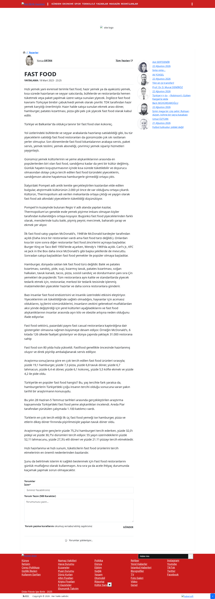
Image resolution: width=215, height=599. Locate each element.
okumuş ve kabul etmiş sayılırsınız (58, 526)
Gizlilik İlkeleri (29, 571)
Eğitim (98, 567)
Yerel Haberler (139, 564)
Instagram (173, 560)
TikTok (171, 567)
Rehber (135, 560)
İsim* (27, 484)
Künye (25, 560)
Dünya (98, 564)
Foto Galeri (137, 578)
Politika (98, 560)
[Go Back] (212, 596)
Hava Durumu (66, 564)
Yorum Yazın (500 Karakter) (40, 496)
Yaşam (98, 574)
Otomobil (99, 578)
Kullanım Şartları (31, 574)
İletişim (26, 564)
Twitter (171, 571)
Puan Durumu (66, 571)
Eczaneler (63, 567)
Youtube (172, 564)
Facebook (173, 574)
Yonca (44, 60)
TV (132, 574)
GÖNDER (128, 527)
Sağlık (98, 571)
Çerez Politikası (30, 567)
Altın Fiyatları (65, 578)
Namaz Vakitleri (67, 560)
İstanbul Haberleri (141, 567)
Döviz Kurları (65, 574)
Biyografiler (137, 571)
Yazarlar (32, 52)
